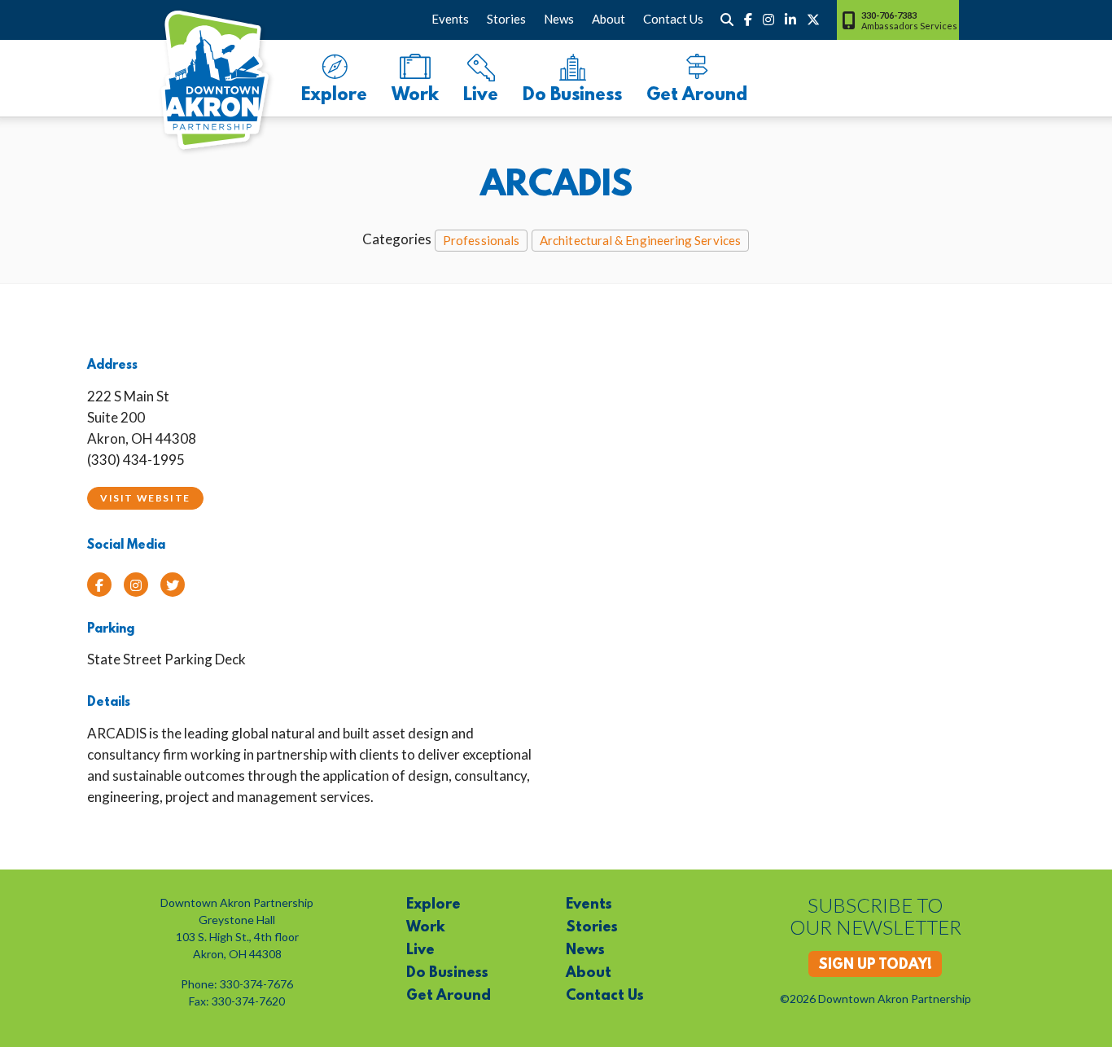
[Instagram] (768, 19)
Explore (334, 95)
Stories (506, 18)
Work (415, 95)
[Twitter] (813, 19)
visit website (145, 498)
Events (450, 18)
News (559, 18)
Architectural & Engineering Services (640, 240)
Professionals (481, 240)
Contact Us (673, 18)
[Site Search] (726, 19)
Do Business (572, 95)
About (608, 18)
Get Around (696, 95)
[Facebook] (748, 19)
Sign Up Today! (875, 965)
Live (480, 95)
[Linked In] (790, 19)
